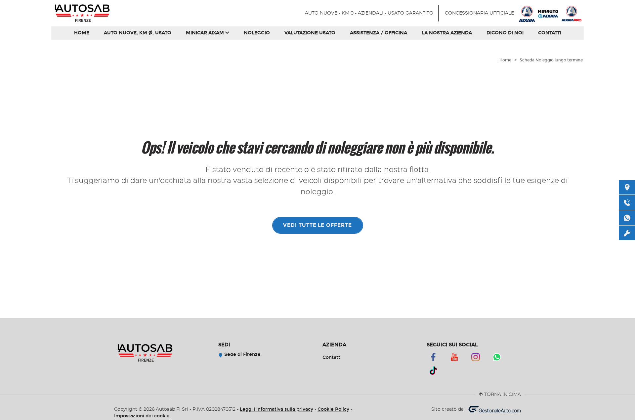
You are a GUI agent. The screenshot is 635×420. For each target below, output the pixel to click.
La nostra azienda (447, 33)
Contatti (549, 33)
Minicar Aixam (205, 33)
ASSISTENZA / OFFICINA (378, 33)
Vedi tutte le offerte (317, 225)
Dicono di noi (505, 33)
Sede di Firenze (242, 354)
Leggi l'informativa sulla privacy (276, 409)
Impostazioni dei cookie (142, 416)
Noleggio (257, 33)
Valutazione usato (309, 33)
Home (81, 33)
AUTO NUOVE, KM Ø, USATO (137, 33)
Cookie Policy (333, 409)
